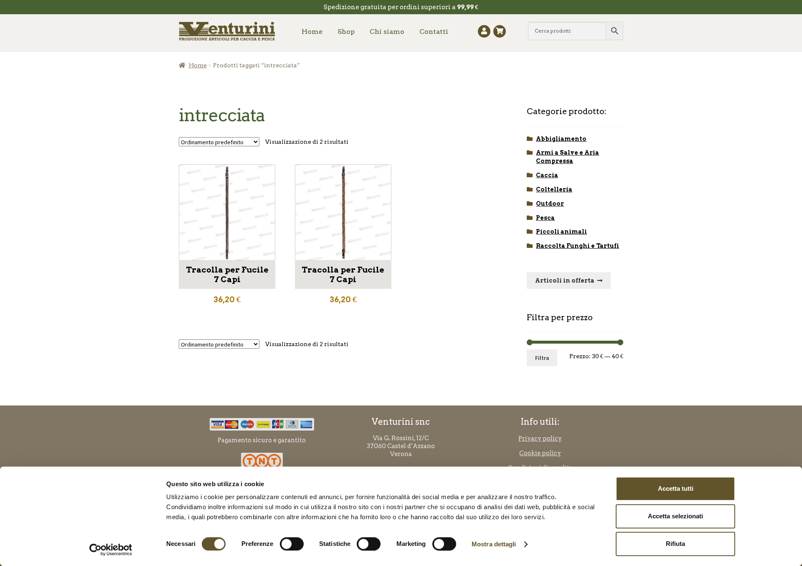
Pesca (545, 217)
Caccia (547, 175)
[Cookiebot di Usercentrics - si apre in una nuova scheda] (110, 549)
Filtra (542, 358)
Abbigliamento (561, 138)
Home (312, 32)
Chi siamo (387, 32)
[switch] (292, 544)
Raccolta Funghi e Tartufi (577, 245)
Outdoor (550, 203)
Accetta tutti (675, 488)
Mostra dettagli (494, 544)
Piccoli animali (561, 231)
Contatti (433, 32)
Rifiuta (675, 543)
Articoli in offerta (564, 280)
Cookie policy (540, 453)
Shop (346, 32)
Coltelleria (554, 189)
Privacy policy (540, 438)
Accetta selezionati (675, 516)
